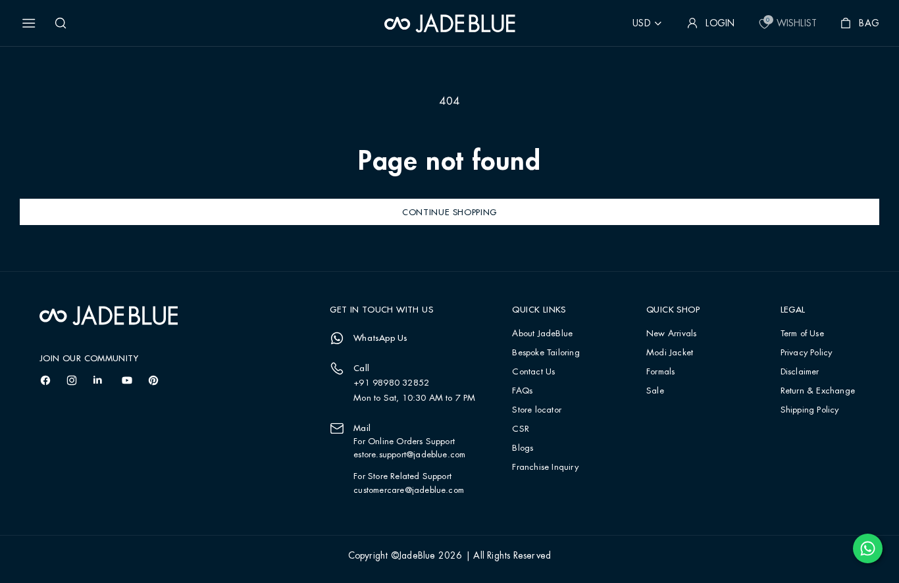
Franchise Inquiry (545, 467)
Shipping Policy (810, 410)
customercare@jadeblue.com (408, 490)
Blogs (522, 448)
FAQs (522, 391)
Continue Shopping (449, 212)
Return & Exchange (818, 391)
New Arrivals (671, 334)
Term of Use (802, 334)
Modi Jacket (669, 353)
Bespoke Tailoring (545, 353)
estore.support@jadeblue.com (409, 454)
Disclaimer (800, 372)
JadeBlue (417, 556)
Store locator (536, 410)
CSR (520, 429)
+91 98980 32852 (391, 383)
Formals (660, 372)
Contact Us (533, 372)
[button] (29, 23)
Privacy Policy (807, 353)
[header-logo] (449, 23)
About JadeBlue (542, 334)
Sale (655, 391)
